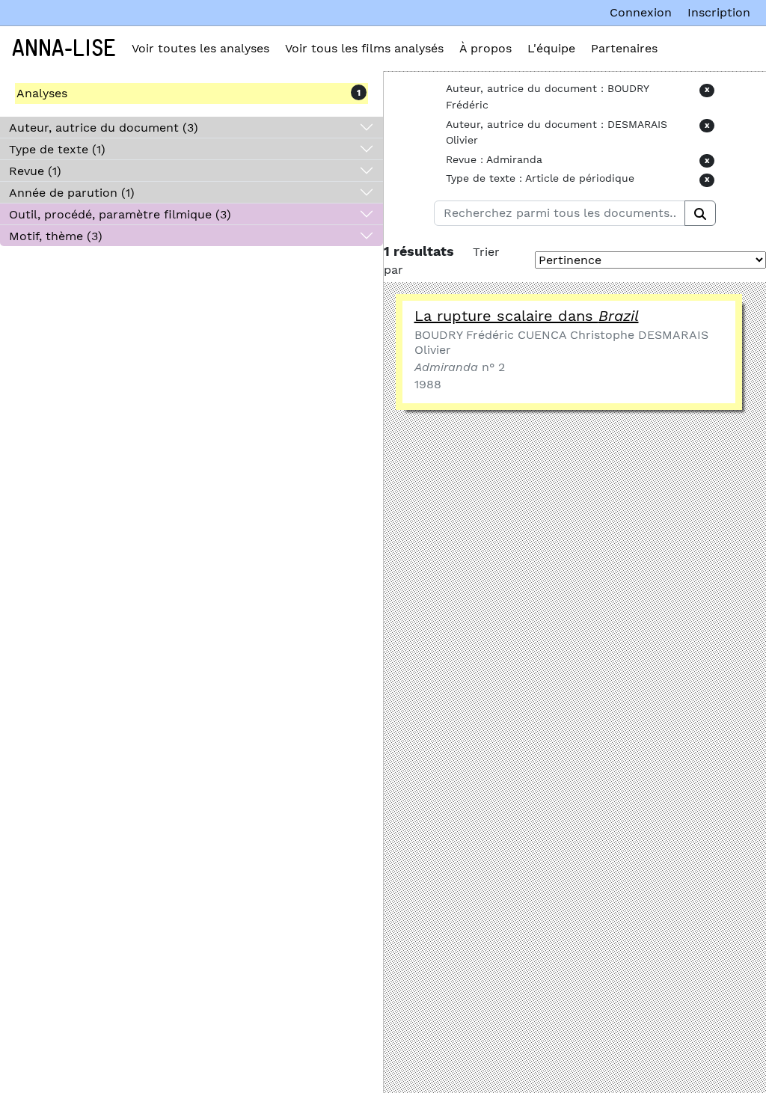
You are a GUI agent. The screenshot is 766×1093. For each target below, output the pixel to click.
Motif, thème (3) (55, 236)
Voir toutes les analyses (200, 48)
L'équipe (551, 48)
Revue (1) (35, 171)
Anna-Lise (64, 49)
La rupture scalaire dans (526, 316)
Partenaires (624, 48)
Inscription (718, 12)
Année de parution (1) (72, 193)
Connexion (641, 12)
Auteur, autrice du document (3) (103, 127)
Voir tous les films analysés (364, 48)
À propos (485, 48)
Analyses (41, 93)
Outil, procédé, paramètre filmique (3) (120, 214)
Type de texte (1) (57, 149)
